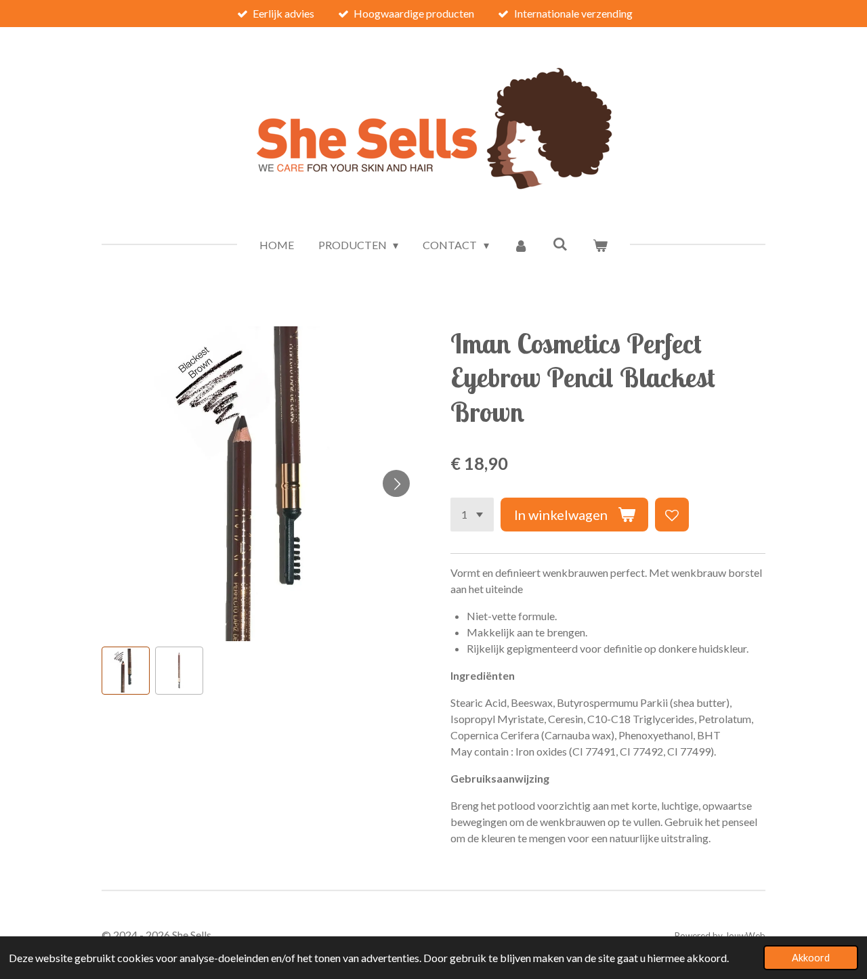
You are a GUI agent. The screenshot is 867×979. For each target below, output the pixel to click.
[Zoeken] (560, 243)
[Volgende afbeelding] (396, 483)
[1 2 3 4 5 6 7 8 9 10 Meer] (472, 514)
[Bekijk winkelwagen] (600, 245)
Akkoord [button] (811, 957)
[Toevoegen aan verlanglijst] (672, 514)
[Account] (521, 245)
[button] (126, 671)
